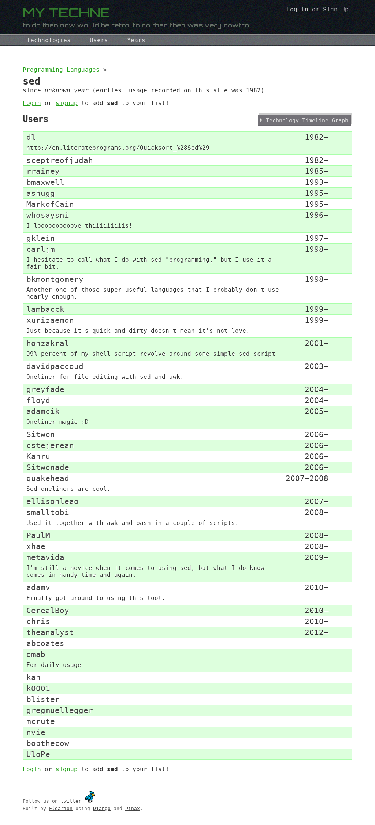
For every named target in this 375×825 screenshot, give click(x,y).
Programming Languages (61, 69)
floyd (38, 400)
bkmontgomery (54, 279)
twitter (71, 801)
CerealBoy (47, 610)
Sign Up (336, 9)
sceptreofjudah (59, 160)
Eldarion (61, 808)
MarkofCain (50, 204)
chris (38, 621)
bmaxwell (45, 182)
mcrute (40, 721)
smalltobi (47, 512)
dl (31, 137)
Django (102, 808)
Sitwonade (47, 467)
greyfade (45, 389)
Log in (297, 9)
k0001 (38, 688)
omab (35, 654)
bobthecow (47, 743)
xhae (35, 546)
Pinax (132, 808)
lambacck (45, 309)
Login (32, 103)
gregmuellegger (59, 710)
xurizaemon (50, 320)
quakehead (47, 478)
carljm (40, 249)
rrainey (43, 171)
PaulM (38, 535)
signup (67, 103)
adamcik (43, 411)
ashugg (40, 193)
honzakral (47, 343)
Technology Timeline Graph (307, 120)
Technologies (49, 40)
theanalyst (50, 632)
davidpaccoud (54, 366)
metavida (45, 557)
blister (43, 699)
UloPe (38, 754)
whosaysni (47, 215)
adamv (38, 587)
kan (33, 677)
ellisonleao (52, 501)
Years (136, 40)
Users (99, 40)
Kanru (38, 456)
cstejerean (50, 445)
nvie (35, 732)
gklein (40, 238)
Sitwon (40, 434)
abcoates (45, 643)
